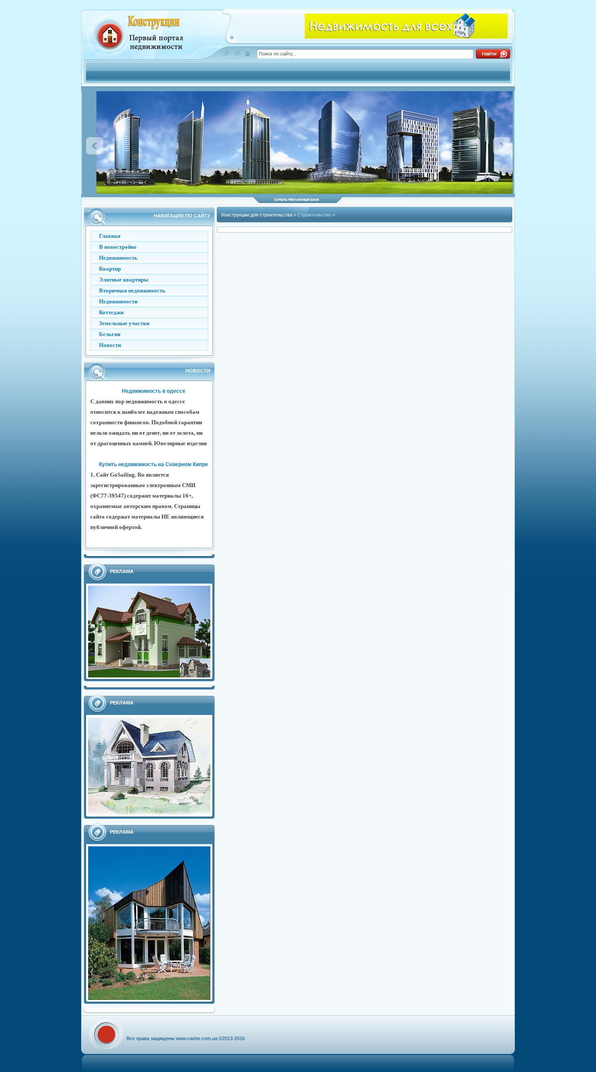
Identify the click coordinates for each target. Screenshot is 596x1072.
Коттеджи (111, 312)
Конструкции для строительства (257, 214)
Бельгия (109, 334)
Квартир (110, 268)
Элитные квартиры (123, 279)
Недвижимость (118, 257)
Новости (110, 345)
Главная (109, 236)
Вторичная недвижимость (132, 290)
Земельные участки (124, 323)
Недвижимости (118, 301)
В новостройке (118, 247)
